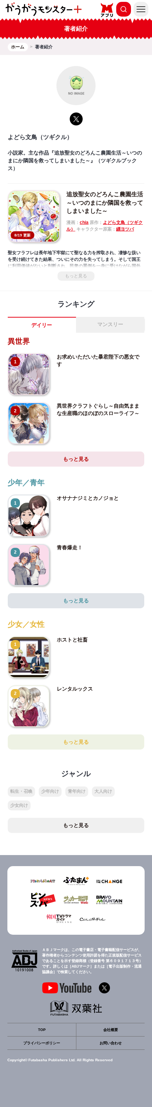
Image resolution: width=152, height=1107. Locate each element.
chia (84, 222)
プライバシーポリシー (41, 1043)
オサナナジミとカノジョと (88, 498)
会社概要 (110, 1030)
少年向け (50, 791)
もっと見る (76, 276)
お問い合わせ (111, 1043)
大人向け (103, 791)
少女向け (19, 805)
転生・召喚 (21, 791)
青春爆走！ (70, 547)
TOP (42, 1030)
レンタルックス (75, 689)
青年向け (77, 791)
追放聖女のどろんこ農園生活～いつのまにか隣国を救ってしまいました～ (104, 202)
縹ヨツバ (125, 229)
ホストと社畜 (72, 640)
